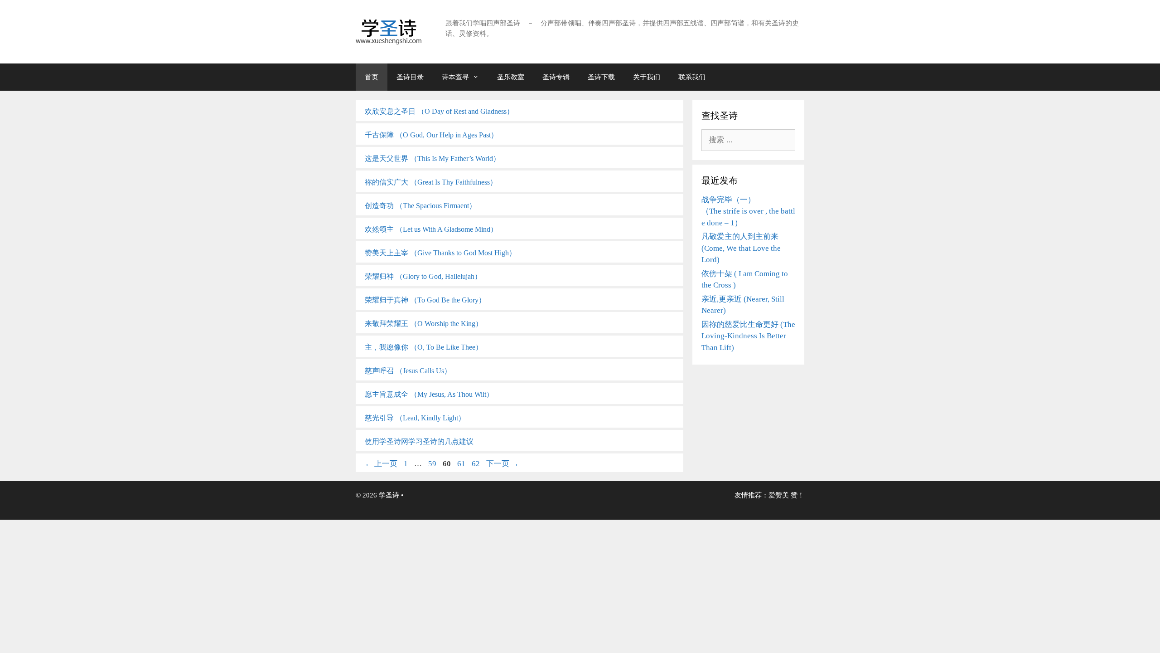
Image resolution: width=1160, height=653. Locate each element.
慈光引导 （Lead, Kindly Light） (415, 418)
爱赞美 (778, 495)
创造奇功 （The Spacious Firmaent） (420, 206)
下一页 (502, 463)
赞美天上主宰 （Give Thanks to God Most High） (440, 253)
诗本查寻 (455, 77)
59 (432, 463)
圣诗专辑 (556, 77)
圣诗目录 (410, 77)
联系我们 (692, 77)
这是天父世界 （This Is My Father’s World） (432, 158)
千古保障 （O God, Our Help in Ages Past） (431, 135)
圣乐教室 (510, 77)
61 (461, 463)
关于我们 (646, 77)
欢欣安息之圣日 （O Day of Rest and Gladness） (439, 111)
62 (475, 463)
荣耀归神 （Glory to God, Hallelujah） (423, 276)
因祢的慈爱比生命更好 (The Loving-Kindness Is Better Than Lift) (748, 336)
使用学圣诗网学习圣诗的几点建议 (419, 441)
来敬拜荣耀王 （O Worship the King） (424, 323)
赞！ (797, 495)
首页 (371, 77)
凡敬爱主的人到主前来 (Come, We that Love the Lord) (741, 248)
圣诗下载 (601, 77)
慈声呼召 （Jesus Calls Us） (408, 371)
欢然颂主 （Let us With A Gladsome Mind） (431, 229)
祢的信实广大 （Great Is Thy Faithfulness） (431, 182)
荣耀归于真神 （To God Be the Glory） (425, 300)
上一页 (381, 463)
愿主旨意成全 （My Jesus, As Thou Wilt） (429, 394)
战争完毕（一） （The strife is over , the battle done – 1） (748, 211)
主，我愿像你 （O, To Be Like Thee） (424, 347)
